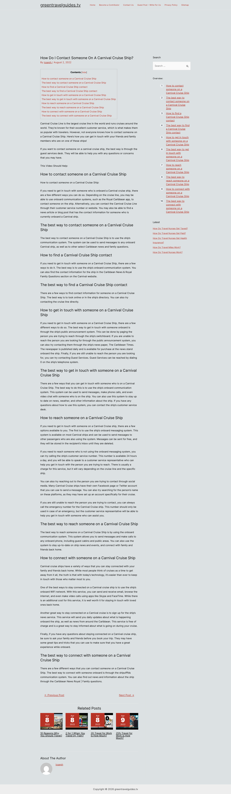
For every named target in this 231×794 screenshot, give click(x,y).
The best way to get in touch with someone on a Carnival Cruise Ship (79, 99)
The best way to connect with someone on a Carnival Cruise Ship (77, 115)
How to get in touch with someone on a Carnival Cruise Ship (74, 95)
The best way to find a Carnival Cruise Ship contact (69, 91)
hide (84, 72)
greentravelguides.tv (60, 4)
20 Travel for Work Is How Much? (101, 734)
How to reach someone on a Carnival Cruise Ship (68, 103)
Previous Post (54, 695)
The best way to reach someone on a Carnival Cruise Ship (73, 107)
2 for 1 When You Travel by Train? (75, 734)
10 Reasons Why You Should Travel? (51, 734)
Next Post (126, 695)
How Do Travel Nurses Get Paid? (169, 233)
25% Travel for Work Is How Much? (124, 735)
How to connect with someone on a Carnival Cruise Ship (72, 111)
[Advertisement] (115, 28)
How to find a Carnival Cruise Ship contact (64, 87)
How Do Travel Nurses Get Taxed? (170, 228)
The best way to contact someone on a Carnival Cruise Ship (74, 82)
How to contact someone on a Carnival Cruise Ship (69, 78)
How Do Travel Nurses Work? (168, 252)
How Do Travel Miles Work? (167, 247)
